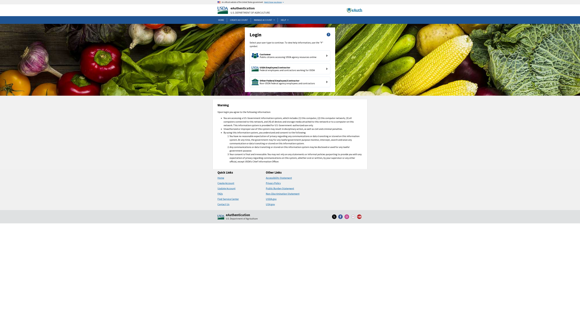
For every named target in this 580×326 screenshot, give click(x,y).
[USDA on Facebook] (340, 216)
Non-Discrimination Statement (283, 193)
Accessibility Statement (279, 178)
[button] (290, 55)
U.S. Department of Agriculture (250, 12)
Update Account (226, 188)
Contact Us (223, 204)
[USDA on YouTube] (359, 216)
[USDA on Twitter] (334, 216)
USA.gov (270, 204)
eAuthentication (242, 8)
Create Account (226, 183)
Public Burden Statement (280, 188)
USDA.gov (271, 199)
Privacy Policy (273, 183)
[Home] (221, 217)
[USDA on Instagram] (347, 216)
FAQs (220, 193)
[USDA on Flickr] (353, 216)
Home (221, 178)
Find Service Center (228, 199)
